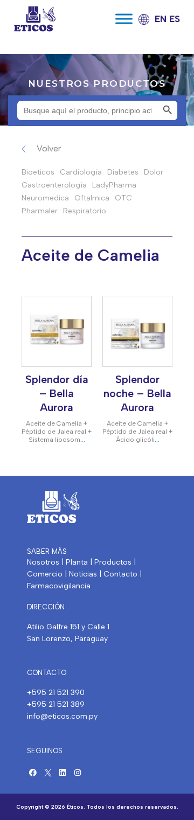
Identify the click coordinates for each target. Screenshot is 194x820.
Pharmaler (40, 211)
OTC (123, 198)
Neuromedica (45, 198)
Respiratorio (84, 211)
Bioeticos (38, 172)
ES (174, 18)
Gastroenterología (54, 185)
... (82, 439)
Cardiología (81, 172)
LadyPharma (114, 185)
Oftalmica (91, 198)
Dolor (153, 172)
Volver (49, 148)
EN (161, 18)
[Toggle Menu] (124, 18)
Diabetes (122, 172)
